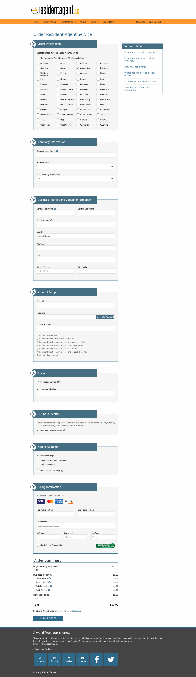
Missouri (63, 94)
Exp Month (68, 533)
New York (44, 104)
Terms (52, 672)
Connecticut (85, 68)
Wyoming (104, 125)
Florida (63, 73)
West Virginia (65, 125)
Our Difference (68, 21)
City (38, 255)
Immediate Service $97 (50, 382)
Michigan (84, 89)
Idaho (42, 79)
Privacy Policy (40, 672)
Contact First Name (45, 208)
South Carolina (66, 114)
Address (40, 243)
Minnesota (104, 89)
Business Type (43, 162)
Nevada (43, 99)
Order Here (108, 21)
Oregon (63, 109)
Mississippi (44, 94)
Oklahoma (44, 109)
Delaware (104, 68)
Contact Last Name (86, 208)
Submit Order (48, 618)
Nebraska (104, 94)
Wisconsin (84, 125)
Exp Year (95, 533)
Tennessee (105, 114)
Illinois (63, 79)
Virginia (103, 120)
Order (68, 661)
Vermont (83, 120)
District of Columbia (44, 74)
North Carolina (66, 104)
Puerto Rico (105, 109)
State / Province (43, 267)
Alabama (44, 63)
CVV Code (41, 533)
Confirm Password (44, 324)
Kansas (43, 84)
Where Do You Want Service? (53, 460)
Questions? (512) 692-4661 (149, 21)
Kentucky (64, 84)
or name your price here (47, 389)
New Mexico (105, 99)
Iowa (102, 79)
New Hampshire (67, 99)
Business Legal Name (46, 151)
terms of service (73, 610)
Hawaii (103, 73)
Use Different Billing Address (52, 545)
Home (36, 21)
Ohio (102, 104)
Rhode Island (46, 114)
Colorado (64, 68)
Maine (102, 84)
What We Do (50, 21)
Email (39, 301)
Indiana (83, 79)
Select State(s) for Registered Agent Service (57, 52)
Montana (84, 94)
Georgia (83, 73)
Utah (62, 120)
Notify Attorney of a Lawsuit (48, 174)
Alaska (63, 63)
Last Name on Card (86, 509)
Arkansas (104, 63)
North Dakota (85, 104)
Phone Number (43, 220)
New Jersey (85, 99)
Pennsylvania (85, 109)
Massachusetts (66, 89)
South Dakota (86, 114)
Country (40, 231)
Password (41, 312)
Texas (42, 120)
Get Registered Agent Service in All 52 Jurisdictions (62, 58)
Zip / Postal (82, 267)
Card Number (42, 521)
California (44, 68)
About (83, 21)
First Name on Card (45, 509)
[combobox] (76, 166)
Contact (94, 21)
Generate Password (105, 316)
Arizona (83, 63)
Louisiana (84, 84)
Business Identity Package (51, 430)
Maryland (44, 89)
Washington (45, 125)
